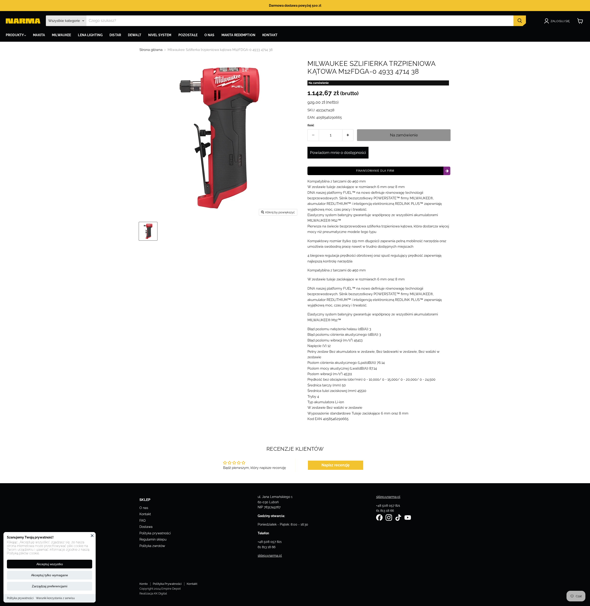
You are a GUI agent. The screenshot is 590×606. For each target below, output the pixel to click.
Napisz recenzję (336, 465)
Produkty (15, 35)
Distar (115, 35)
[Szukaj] (519, 20)
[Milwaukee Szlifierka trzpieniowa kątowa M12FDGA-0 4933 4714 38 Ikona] (148, 231)
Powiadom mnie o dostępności (338, 152)
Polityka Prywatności (167, 583)
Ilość (310, 125)
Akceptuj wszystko (49, 564)
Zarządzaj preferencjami (49, 586)
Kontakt (145, 514)
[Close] (92, 535)
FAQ (142, 520)
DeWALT (134, 35)
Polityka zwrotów (152, 546)
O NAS (209, 35)
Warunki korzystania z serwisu (55, 598)
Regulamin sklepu (152, 539)
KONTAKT (269, 35)
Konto (143, 583)
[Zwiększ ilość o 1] (348, 135)
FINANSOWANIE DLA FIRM (375, 171)
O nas (143, 508)
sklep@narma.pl (270, 555)
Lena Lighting (90, 35)
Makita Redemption (238, 35)
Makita (39, 35)
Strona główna (150, 50)
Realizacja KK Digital (153, 593)
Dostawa (146, 527)
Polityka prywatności (20, 598)
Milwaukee (61, 35)
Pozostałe (188, 35)
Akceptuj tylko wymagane (49, 575)
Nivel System (159, 35)
